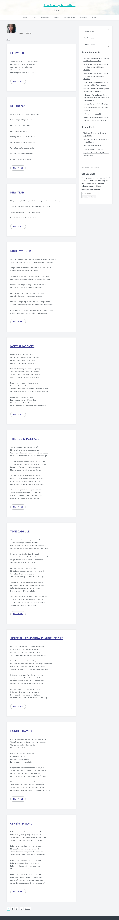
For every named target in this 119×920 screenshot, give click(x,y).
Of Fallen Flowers (21, 823)
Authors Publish (94, 167)
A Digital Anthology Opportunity (93, 149)
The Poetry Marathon (59, 5)
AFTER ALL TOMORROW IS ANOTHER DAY (36, 638)
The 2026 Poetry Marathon (99, 104)
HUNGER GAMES (21, 731)
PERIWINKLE (18, 53)
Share (8, 40)
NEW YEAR (17, 192)
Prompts (56, 18)
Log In (25, 18)
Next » (27, 909)
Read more (18, 81)
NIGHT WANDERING (22, 251)
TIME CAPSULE (20, 531)
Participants (83, 18)
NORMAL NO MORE (22, 346)
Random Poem (44, 18)
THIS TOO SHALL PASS (24, 438)
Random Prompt (89, 44)
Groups (93, 18)
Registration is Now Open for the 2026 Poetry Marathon (95, 67)
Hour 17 (98, 114)
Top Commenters (69, 18)
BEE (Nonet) (18, 106)
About (34, 18)
